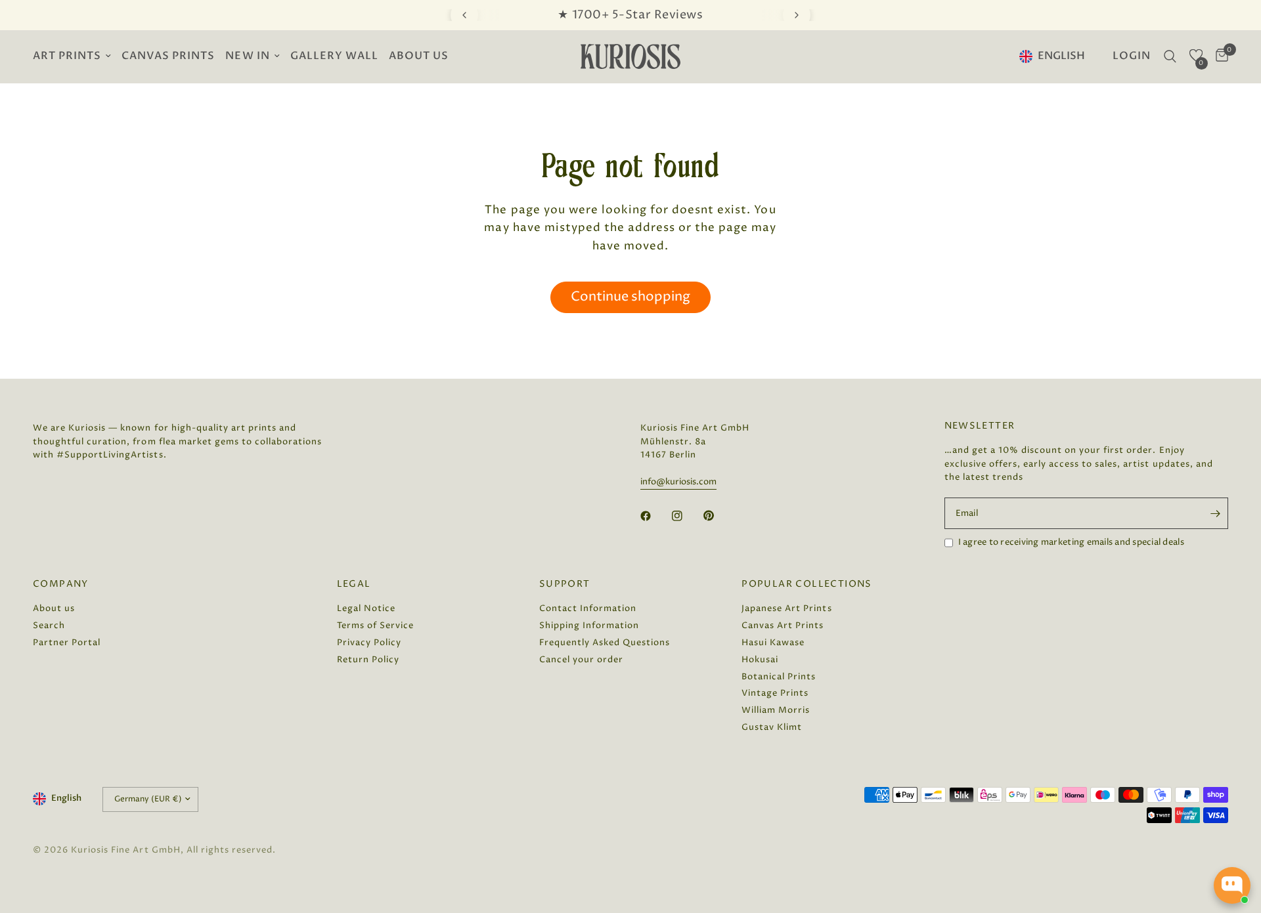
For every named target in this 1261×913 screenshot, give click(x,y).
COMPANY (61, 584)
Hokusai (759, 660)
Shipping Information (589, 625)
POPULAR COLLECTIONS (806, 584)
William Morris (775, 710)
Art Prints (67, 56)
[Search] (1170, 56)
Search (49, 625)
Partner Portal (66, 642)
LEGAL (354, 584)
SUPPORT (564, 584)
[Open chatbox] (1232, 885)
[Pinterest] (717, 515)
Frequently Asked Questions (605, 642)
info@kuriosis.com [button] (678, 482)
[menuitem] (74, 57)
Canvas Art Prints (782, 625)
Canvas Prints (168, 56)
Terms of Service (375, 625)
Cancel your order (581, 660)
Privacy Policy (369, 642)
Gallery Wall (334, 56)
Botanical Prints (778, 677)
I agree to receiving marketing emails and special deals (1071, 542)
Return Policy (368, 660)
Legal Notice (366, 608)
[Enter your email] (1215, 513)
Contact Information (587, 608)
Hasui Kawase (773, 642)
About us (419, 56)
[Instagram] (686, 515)
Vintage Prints (774, 693)
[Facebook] (654, 515)
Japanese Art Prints (786, 608)
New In (247, 56)
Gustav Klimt (771, 727)
